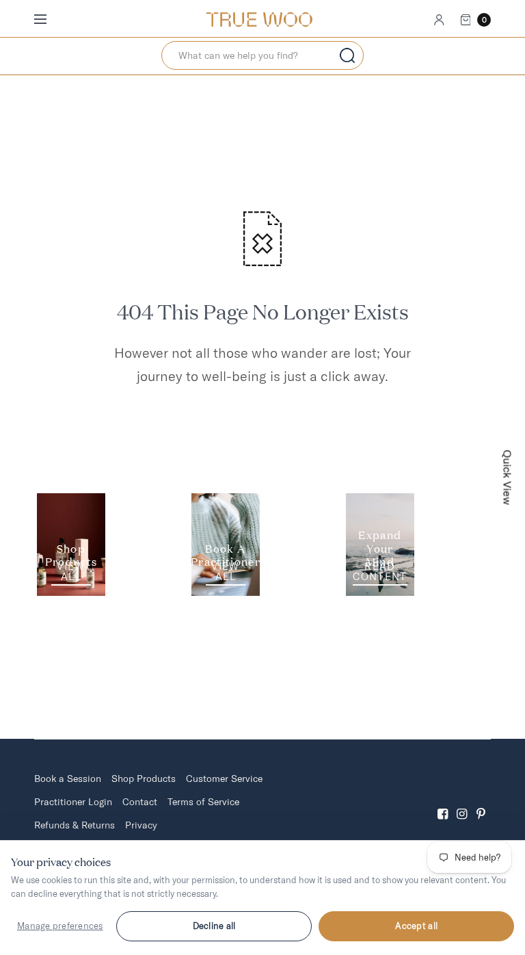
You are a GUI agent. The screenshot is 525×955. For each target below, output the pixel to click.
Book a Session (67, 778)
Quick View (508, 478)
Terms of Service (203, 802)
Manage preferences (60, 925)
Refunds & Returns (74, 825)
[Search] (347, 55)
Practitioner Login (73, 802)
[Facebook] (443, 802)
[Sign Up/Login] (439, 20)
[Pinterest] (481, 802)
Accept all (416, 925)
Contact (139, 802)
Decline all (214, 925)
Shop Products (143, 778)
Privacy (141, 825)
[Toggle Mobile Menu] (49, 20)
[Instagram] (462, 802)
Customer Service (224, 778)
